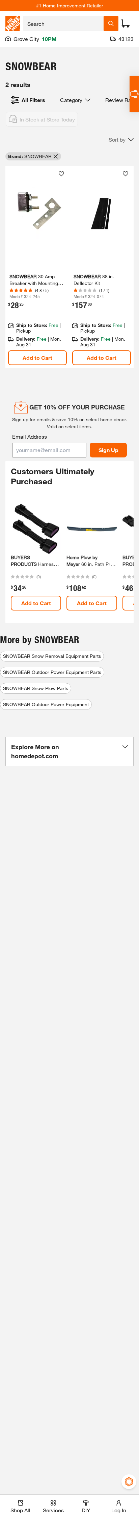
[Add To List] (61, 173)
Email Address (29, 436)
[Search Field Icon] (111, 23)
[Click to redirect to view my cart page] (125, 23)
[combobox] (63, 23)
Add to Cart (37, 357)
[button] (121, 139)
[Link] (37, 267)
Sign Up (108, 450)
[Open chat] (134, 94)
